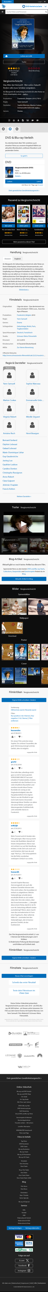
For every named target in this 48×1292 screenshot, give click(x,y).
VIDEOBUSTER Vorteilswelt (24, 1130)
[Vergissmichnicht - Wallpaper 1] (12, 628)
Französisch (28, 332)
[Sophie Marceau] (32, 375)
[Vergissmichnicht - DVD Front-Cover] (8, 676)
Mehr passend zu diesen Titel (24, 242)
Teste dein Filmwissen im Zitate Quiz (24, 991)
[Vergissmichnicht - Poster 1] (8, 652)
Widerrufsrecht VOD (24, 1220)
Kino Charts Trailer (24, 1175)
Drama (20, 111)
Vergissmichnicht (11, 540)
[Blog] (23, 120)
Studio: (5, 336)
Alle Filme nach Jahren (24, 1102)
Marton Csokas (35, 105)
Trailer (24, 62)
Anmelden (8, 2)
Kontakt (24, 1212)
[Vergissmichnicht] (23, 34)
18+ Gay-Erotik (24, 1099)
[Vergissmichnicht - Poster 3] (34, 652)
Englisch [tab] (18, 259)
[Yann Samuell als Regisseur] (9, 375)
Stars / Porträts (24, 1195)
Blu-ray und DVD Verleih (24, 1091)
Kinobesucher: (8, 344)
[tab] (3, 129)
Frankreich (21, 98)
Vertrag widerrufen (32, 1228)
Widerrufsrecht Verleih (24, 1218)
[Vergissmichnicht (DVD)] (9, 172)
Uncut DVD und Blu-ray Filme (24, 1114)
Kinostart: (6, 340)
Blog (24, 574)
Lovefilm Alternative (24, 1126)
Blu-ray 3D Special (24, 1202)
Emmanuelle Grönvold (26, 108)
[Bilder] (28, 120)
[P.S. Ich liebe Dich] (8, 214)
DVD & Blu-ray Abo (24, 1106)
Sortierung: (15, 707)
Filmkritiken (24, 1192)
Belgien (29, 98)
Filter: (13, 713)
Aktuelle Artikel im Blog (24, 579)
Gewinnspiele (30, 571)
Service (24, 1205)
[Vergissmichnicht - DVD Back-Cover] (21, 676)
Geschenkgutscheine (24, 1120)
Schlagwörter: (8, 326)
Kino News (24, 1189)
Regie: (5, 102)
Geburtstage (21, 326)
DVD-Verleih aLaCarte (34, 6)
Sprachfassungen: (9, 332)
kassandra (15, 730)
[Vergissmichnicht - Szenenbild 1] (14, 606)
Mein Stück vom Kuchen (23, 229)
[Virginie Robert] (9, 408)
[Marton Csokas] (9, 392)
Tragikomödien (22, 329)
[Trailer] (14, 120)
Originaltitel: (7, 306)
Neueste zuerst (30, 710)
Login (40, 2)
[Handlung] (9, 120)
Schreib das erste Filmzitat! (24, 982)
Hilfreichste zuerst (17, 710)
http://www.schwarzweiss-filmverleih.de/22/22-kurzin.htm (24, 355)
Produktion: (7, 98)
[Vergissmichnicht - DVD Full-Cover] (34, 676)
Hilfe (24, 1210)
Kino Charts (24, 1166)
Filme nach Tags (24, 1133)
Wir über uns (6, 1283)
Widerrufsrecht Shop (24, 1223)
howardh (15, 872)
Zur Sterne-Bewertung (25, 347)
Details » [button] (18, 176)
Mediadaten (42, 1283)
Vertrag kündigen (15, 1228)
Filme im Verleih (24, 1137)
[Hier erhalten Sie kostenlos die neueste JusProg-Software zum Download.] (24, 1250)
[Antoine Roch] (9, 425)
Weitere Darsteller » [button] (24, 496)
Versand (40, 185)
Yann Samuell (23, 102)
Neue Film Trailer (24, 1170)
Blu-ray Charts (24, 1152)
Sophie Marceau (24, 105)
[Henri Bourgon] (32, 425)
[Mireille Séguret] (32, 408)
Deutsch (20, 332)
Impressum (25, 1283)
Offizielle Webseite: (10, 353)
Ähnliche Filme (8, 235)
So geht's (24, 156)
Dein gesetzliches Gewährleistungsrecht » (24, 190)
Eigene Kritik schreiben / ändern (24, 700)
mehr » (25, 94)
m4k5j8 (14, 825)
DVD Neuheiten (24, 1144)
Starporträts (16, 571)
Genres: (6, 111)
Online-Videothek (24, 1087)
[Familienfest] (39, 214)
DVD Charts (24, 1146)
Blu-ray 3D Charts (24, 1157)
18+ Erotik (24, 1097)
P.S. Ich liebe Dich (8, 229)
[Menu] (2, 11)
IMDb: (5, 347)
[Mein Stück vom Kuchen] (23, 214)
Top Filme (24, 1141)
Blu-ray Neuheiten (24, 1149)
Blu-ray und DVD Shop (24, 1094)
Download (12, 636)
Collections (7, 571)
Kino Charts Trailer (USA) (24, 1178)
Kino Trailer (24, 1172)
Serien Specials (24, 1198)
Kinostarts (24, 1161)
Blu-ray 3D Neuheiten (24, 1154)
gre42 (13, 762)
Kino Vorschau (24, 1163)
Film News (24, 1186)
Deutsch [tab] (8, 259)
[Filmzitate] (38, 120)
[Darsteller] (19, 120)
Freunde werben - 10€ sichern (24, 1123)
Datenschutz (16, 1283)
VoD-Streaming (24, 1111)
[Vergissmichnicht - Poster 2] (21, 652)
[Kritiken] (33, 120)
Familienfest (38, 229)
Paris (33, 326)
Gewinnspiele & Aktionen (24, 1117)
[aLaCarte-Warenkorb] (44, 2)
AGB (24, 1215)
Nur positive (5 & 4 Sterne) (20, 716)
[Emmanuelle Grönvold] (32, 392)
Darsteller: (7, 105)
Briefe (29, 326)
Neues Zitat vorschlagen (24, 976)
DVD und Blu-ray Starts (35, 569)
